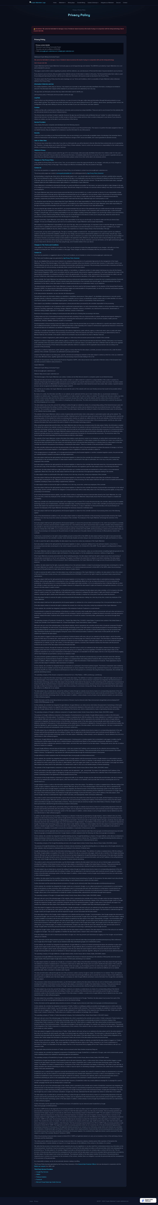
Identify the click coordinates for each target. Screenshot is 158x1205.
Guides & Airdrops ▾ (93, 2)
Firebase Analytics (41, 1177)
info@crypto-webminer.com (66, 51)
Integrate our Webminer (107, 2)
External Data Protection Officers (87, 1164)
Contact (125, 2)
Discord (118, 2)
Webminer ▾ (62, 2)
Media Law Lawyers (39, 1166)
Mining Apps (71, 2)
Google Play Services (42, 1172)
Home (54, 2)
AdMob (38, 1174)
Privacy (75, 10)
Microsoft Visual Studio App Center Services (48, 1182)
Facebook (39, 1179)
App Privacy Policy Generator (95, 173)
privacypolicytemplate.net (64, 173)
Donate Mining (81, 2)
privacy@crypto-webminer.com (48, 51)
